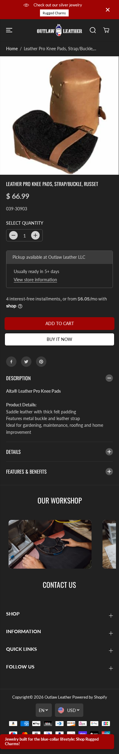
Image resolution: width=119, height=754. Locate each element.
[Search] (92, 30)
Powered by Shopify (89, 697)
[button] (9, 30)
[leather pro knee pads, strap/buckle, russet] (59, 115)
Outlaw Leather (58, 697)
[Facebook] (11, 361)
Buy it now (59, 339)
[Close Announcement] (108, 10)
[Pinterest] (41, 361)
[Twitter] (26, 361)
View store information (35, 279)
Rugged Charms (54, 13)
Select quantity (24, 223)
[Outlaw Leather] (59, 30)
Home (12, 48)
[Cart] (106, 30)
